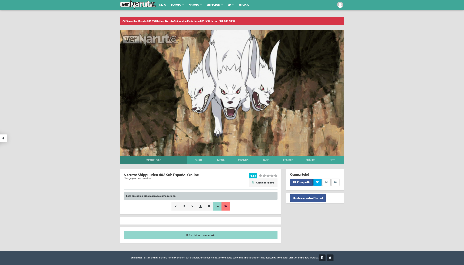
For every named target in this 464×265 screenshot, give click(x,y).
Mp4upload (153, 160)
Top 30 (245, 4)
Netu (333, 160)
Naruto (194, 4)
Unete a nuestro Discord (308, 198)
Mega (221, 160)
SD (229, 4)
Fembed (288, 160)
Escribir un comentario (201, 235)
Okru (198, 160)
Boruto (176, 4)
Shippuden (213, 4)
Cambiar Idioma (265, 182)
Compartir (303, 182)
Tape (266, 160)
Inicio (162, 4)
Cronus (243, 160)
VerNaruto (136, 257)
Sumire (310, 160)
